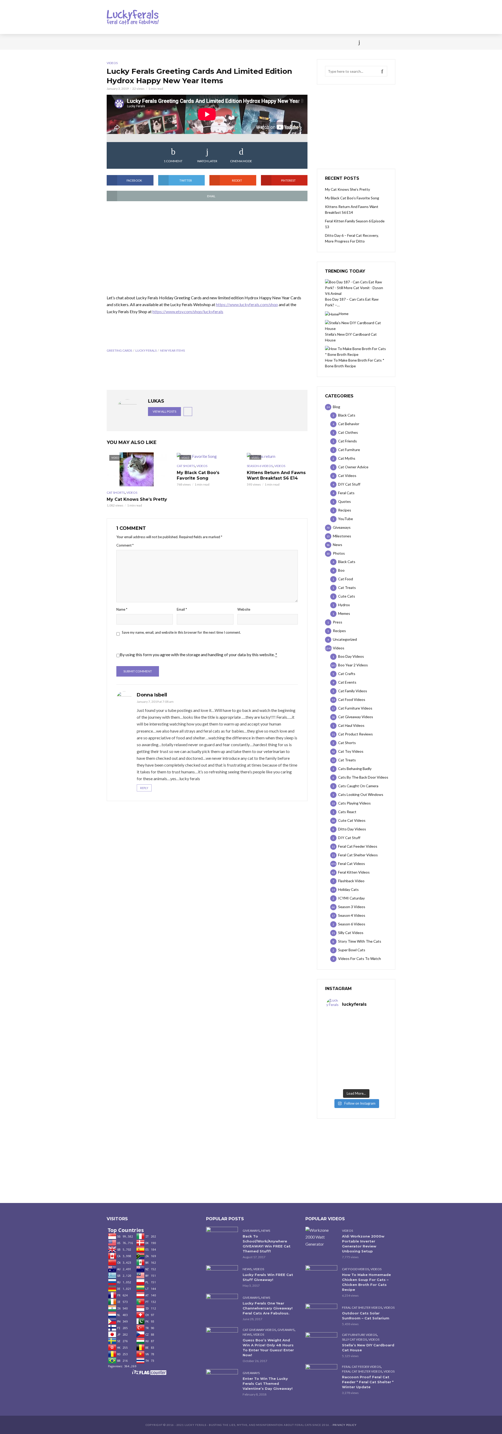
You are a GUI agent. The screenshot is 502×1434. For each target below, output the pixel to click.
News (130, 42)
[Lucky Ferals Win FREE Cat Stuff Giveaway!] (222, 1275)
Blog (149, 42)
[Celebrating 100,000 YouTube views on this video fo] (371, 1077)
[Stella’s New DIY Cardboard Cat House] (321, 1342)
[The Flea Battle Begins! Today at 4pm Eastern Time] (341, 1024)
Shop (241, 42)
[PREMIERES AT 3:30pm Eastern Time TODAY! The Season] (371, 1024)
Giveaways (251, 1231)
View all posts (164, 411)
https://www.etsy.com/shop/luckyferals (187, 311)
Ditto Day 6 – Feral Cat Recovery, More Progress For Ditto (352, 238)
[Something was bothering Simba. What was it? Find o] (371, 1059)
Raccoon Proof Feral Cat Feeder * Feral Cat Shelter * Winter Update (367, 1382)
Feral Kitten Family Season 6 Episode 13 (355, 224)
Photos (191, 42)
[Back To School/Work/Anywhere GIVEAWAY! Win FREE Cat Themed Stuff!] (222, 1237)
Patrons (308, 42)
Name (121, 609)
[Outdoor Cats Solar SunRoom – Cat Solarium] (321, 1314)
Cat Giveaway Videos (259, 1330)
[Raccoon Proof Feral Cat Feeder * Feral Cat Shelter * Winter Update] (321, 1374)
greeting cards (119, 350)
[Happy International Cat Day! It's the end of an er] (341, 1077)
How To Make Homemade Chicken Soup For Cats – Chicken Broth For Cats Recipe (366, 1282)
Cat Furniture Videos (359, 1335)
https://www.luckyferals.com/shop (247, 304)
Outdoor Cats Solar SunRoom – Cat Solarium (365, 1315)
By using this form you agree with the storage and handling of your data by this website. (198, 654)
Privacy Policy (345, 1424)
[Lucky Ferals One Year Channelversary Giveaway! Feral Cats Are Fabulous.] (222, 1304)
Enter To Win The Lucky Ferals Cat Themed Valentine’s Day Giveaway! (268, 1383)
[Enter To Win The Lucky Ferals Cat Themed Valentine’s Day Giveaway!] (222, 1379)
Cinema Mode (241, 161)
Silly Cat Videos (354, 1339)
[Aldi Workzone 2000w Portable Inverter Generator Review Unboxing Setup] (321, 1237)
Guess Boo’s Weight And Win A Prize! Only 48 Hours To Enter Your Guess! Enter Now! (268, 1347)
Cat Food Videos (355, 1269)
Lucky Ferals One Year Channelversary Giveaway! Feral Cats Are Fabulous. (268, 1308)
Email (182, 609)
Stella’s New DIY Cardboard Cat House (368, 1347)
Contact (262, 42)
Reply (144, 788)
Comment (125, 545)
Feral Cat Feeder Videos (361, 1367)
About (285, 42)
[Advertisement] (207, 248)
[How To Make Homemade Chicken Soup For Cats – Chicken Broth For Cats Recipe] (321, 1275)
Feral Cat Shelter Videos (362, 1307)
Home (111, 42)
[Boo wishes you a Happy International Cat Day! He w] (371, 1041)
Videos (168, 42)
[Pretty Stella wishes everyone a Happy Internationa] (341, 1059)
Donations (217, 42)
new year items (172, 350)
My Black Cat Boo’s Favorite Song (198, 475)
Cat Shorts (116, 492)
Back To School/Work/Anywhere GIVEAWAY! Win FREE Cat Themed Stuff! (266, 1243)
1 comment (173, 161)
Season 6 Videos (260, 466)
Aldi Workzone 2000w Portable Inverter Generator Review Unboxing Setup (363, 1243)
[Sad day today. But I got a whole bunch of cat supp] (341, 1041)
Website (243, 609)
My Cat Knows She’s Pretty (137, 499)
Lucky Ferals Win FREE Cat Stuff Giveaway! (268, 1277)
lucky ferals (146, 350)
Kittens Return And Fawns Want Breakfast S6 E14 (276, 475)
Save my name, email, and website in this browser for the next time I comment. (181, 632)
